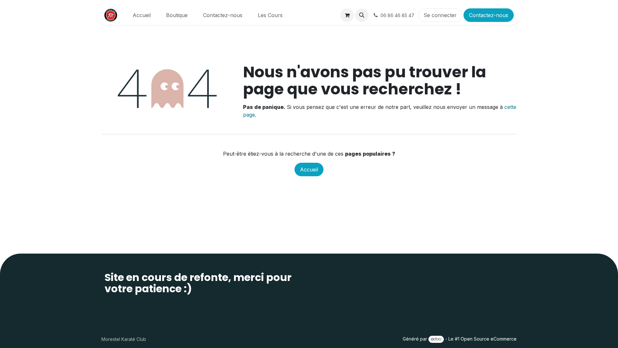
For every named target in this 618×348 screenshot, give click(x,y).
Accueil (309, 169)
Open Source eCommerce (489, 339)
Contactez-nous (488, 15)
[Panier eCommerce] (347, 15)
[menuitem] (141, 15)
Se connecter (440, 15)
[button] (362, 15)
